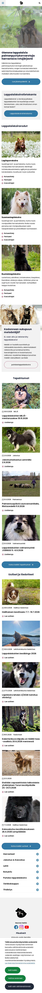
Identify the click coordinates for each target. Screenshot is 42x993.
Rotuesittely (9, 176)
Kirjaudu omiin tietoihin (21, 937)
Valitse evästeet (15, 978)
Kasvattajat (9, 183)
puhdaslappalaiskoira (21, 365)
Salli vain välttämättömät (19, 986)
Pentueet (8, 180)
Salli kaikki (12, 970)
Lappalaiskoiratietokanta (21, 113)
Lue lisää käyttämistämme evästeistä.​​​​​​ (20, 963)
